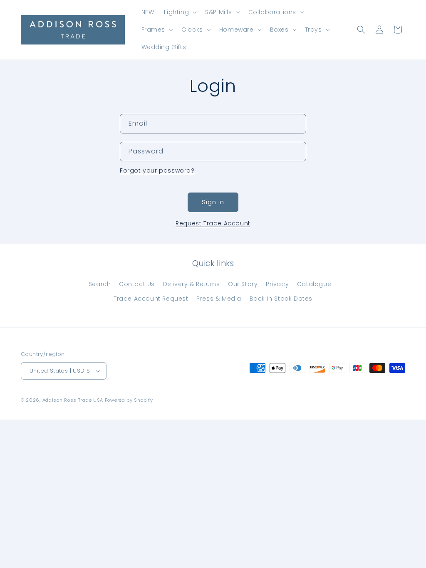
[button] (179, 12)
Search (100, 284)
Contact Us (137, 284)
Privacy (277, 284)
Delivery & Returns (191, 284)
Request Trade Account (213, 223)
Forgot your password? (157, 170)
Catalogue (314, 284)
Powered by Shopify (129, 400)
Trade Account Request (151, 298)
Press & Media (218, 298)
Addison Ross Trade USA (72, 400)
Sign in (213, 202)
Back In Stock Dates (281, 298)
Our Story (243, 284)
